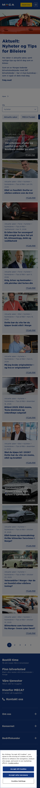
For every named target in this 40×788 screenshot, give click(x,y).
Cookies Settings (18, 781)
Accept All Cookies (18, 769)
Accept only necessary (18, 775)
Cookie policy (13, 763)
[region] (18, 769)
